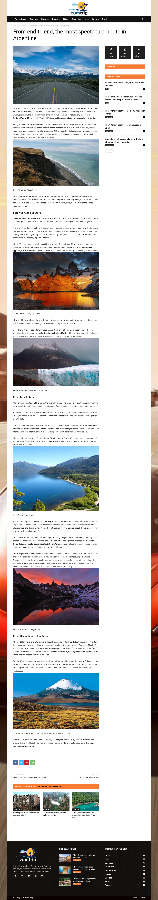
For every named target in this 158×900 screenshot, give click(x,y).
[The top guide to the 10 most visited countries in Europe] (26, 801)
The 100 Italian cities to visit (87, 778)
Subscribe (139, 47)
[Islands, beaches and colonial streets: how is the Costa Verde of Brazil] (85, 801)
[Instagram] (22, 875)
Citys (65, 19)
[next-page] (18, 822)
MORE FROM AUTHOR (49, 786)
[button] (142, 19)
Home (15, 26)
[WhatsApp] (32, 762)
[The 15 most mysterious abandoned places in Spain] (65, 870)
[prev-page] (14, 822)
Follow (125, 47)
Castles (55, 19)
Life (87, 19)
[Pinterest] (26, 762)
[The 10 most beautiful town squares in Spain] (65, 858)
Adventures (20, 19)
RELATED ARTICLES (25, 786)
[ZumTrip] (79, 8)
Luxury (95, 19)
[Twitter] (21, 762)
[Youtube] (42, 875)
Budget (45, 19)
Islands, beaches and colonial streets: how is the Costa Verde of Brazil (84, 815)
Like (111, 47)
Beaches (34, 19)
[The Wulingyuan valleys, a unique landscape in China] (56, 801)
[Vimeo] (35, 875)
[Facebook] (15, 762)
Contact (142, 898)
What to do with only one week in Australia (30, 778)
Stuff (104, 19)
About (135, 898)
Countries (76, 19)
